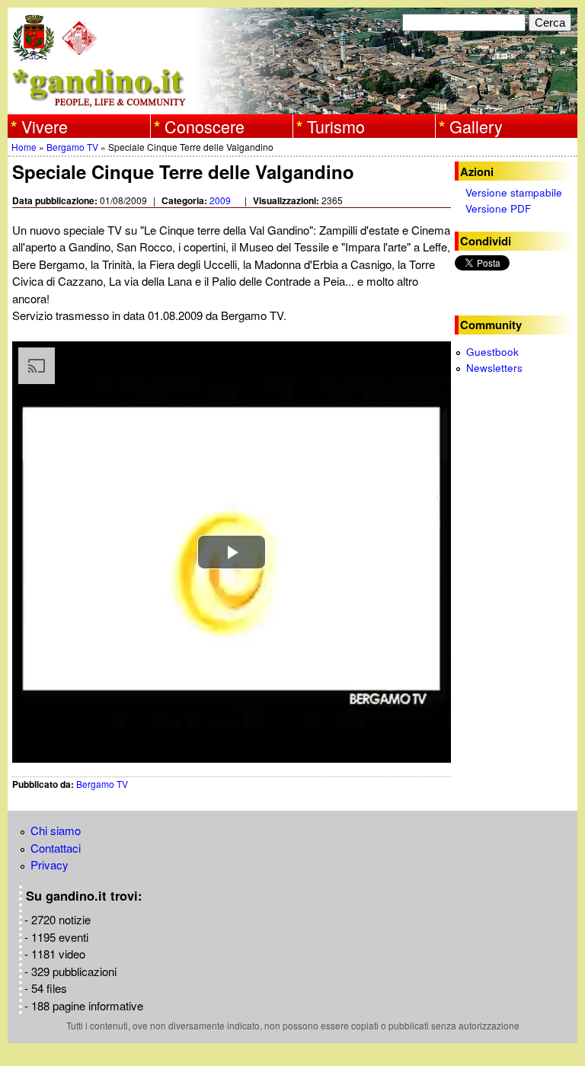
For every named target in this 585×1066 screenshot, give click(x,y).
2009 (220, 200)
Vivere (44, 125)
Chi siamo (55, 830)
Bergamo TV (72, 146)
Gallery (476, 125)
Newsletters (494, 367)
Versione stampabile (513, 192)
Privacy (49, 864)
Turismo (336, 125)
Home (24, 146)
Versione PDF (498, 208)
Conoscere (205, 125)
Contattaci (55, 848)
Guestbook (492, 351)
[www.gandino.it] (292, 106)
